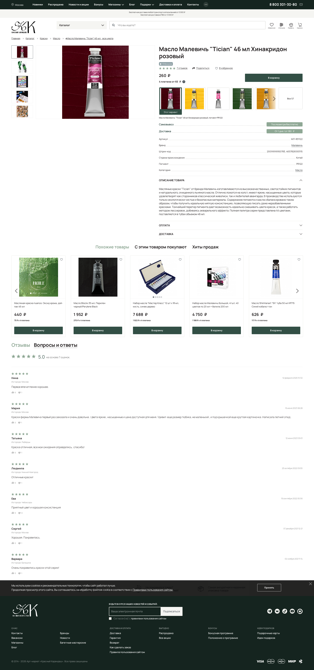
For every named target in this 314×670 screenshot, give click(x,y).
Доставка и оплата (170, 4)
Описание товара (171, 180)
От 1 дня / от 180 (279, 131)
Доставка (166, 234)
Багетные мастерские (73, 642)
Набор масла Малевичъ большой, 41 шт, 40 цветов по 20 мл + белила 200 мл (215, 305)
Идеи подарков (266, 638)
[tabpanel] (157, 463)
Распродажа (55, 4)
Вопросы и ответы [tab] (55, 345)
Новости (65, 638)
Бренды (64, 633)
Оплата (164, 225)
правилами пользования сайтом (148, 618)
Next (272, 98)
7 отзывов (182, 68)
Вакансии (17, 638)
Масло (299, 170)
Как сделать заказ (120, 647)
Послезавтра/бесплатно (284, 124)
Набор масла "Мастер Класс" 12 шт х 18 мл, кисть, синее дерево (156, 305)
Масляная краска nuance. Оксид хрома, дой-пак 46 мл (38, 305)
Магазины (114, 4)
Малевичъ (297, 145)
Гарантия (115, 638)
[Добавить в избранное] (61, 259)
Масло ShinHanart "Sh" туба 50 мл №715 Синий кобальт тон (273, 305)
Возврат (114, 642)
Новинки (38, 4)
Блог (132, 4)
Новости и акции (79, 4)
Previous (14, 296)
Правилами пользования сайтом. (153, 590)
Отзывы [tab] (20, 345)
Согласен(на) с (139, 618)
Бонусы (98, 4)
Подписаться (171, 611)
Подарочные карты (268, 633)
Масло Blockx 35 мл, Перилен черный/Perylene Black (89, 305)
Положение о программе (223, 638)
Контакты (193, 4)
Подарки (145, 4)
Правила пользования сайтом (127, 652)
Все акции (165, 638)
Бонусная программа (220, 633)
